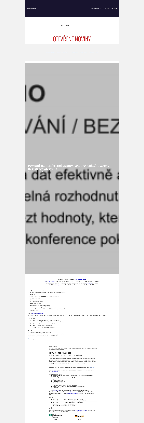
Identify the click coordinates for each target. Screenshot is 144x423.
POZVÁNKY (91, 52)
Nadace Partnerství (49, 281)
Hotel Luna (89, 283)
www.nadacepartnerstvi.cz (57, 334)
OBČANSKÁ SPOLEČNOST (62, 52)
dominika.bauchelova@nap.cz (73, 315)
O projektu (114, 8)
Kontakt (107, 8)
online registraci (58, 285)
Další (97, 52)
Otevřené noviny (31, 8)
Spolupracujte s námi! (96, 8)
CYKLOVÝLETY (83, 52)
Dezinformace (74, 52)
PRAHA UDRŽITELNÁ (50, 52)
